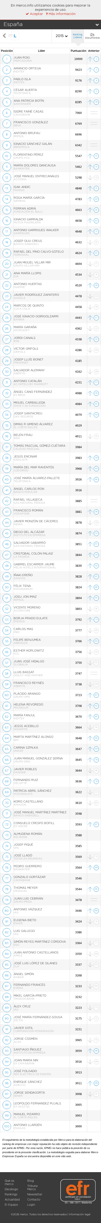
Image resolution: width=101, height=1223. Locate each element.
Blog (30, 1180)
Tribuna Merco (32, 1188)
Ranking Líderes (77, 36)
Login (31, 1204)
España (13, 24)
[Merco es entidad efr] (78, 1196)
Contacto (33, 1199)
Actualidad (12, 1199)
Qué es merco (9, 1182)
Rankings (11, 1194)
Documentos (92, 38)
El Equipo (11, 1204)
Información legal (79, 1214)
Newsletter (34, 1194)
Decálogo (11, 1189)
